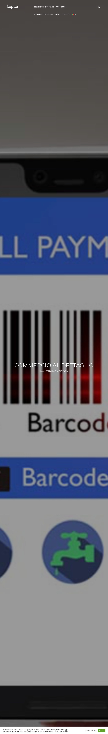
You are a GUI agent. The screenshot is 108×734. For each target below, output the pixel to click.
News (57, 14)
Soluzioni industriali (44, 7)
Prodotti (60, 7)
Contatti (66, 14)
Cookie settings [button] (91, 730)
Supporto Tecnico (42, 14)
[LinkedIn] (99, 7)
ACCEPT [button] (101, 730)
